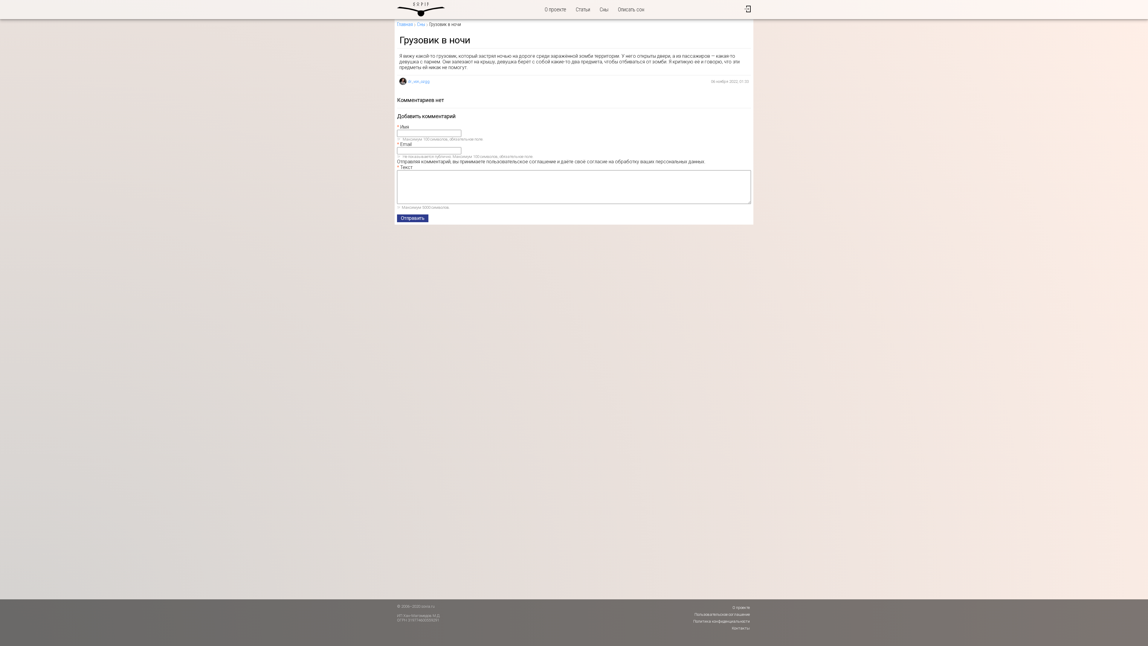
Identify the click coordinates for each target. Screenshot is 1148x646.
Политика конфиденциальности (721, 621)
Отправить (413, 218)
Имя (404, 127)
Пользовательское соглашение (722, 614)
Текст (406, 167)
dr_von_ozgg (419, 81)
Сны (604, 9)
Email (406, 144)
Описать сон (631, 9)
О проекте (555, 9)
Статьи (583, 9)
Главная (405, 24)
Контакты (741, 628)
